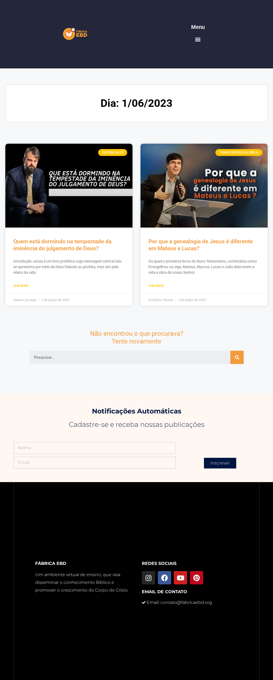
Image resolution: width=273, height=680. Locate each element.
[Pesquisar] (237, 357)
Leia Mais (20, 286)
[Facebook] (164, 577)
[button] (198, 39)
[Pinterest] (196, 577)
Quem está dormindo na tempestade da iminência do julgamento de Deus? (62, 244)
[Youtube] (180, 577)
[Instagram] (148, 577)
